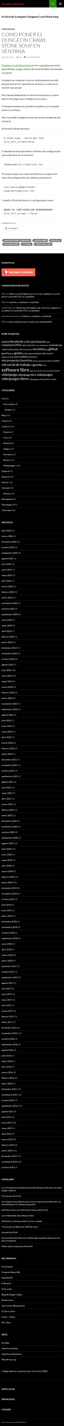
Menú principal (60, 3)
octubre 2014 (8, 1167)
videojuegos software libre (39, 379)
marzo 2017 (7, 1011)
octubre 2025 (8, 547)
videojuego (9, 374)
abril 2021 (6, 798)
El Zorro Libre (8, 1311)
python (56, 360)
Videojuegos (8, 29)
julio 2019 (6, 904)
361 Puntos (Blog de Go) (13, 1305)
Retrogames (7, 499)
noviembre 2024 (9, 603)
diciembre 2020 (9, 821)
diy (21, 349)
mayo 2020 (7, 860)
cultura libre (8, 349)
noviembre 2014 (9, 1161)
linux (16, 356)
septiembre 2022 (10, 709)
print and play (48, 361)
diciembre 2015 (9, 1089)
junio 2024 (7, 620)
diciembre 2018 (9, 921)
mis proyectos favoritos (17, 360)
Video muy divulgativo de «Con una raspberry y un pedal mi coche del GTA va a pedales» (31, 295)
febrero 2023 (8, 692)
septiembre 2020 (10, 837)
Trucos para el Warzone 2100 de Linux (20, 1226)
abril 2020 (6, 865)
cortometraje (55, 345)
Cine (5, 437)
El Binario (6, 1283)
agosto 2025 (7, 558)
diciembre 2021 (9, 759)
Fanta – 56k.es (8, 1317)
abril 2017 (6, 1005)
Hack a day (7, 1289)
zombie (53, 379)
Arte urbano (9, 404)
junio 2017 (7, 994)
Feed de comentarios (12, 1354)
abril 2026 (6, 530)
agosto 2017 (7, 983)
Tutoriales (6, 510)
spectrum (33, 371)
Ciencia (5, 421)
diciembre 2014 (9, 1156)
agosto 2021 (7, 782)
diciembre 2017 (9, 966)
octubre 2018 (8, 932)
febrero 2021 (8, 809)
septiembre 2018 (10, 938)
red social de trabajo (16, 364)
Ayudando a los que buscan (28, 341)
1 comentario (33, 57)
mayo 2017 (7, 999)
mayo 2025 (7, 575)
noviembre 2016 (9, 1033)
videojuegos (45, 374)
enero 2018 (7, 960)
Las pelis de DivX (10, 1232)
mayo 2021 (7, 793)
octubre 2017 (8, 971)
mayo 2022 (7, 731)
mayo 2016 (7, 1061)
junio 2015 (7, 1122)
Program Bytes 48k (11, 1272)
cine (37, 345)
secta (44, 365)
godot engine (27, 353)
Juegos (6, 448)
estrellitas (39, 349)
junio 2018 (7, 944)
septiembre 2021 (10, 776)
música (35, 361)
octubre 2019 (8, 899)
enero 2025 (7, 597)
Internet (5, 488)
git (47, 349)
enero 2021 (7, 815)
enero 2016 (7, 1083)
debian (16, 349)
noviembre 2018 (9, 927)
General (5, 476)
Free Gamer (7, 1266)
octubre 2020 (8, 832)
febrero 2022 (8, 748)
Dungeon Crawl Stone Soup (16, 65)
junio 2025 (7, 569)
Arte (4, 398)
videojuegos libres (15, 379)
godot (18, 353)
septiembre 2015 (10, 1106)
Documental (27, 349)
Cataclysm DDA (11, 345)
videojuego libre (43, 244)
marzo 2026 (7, 536)
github (53, 349)
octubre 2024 (8, 608)
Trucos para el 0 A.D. (11, 1196)
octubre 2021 (8, 770)
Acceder (6, 1342)
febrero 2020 (8, 877)
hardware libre (39, 353)
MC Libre (6, 1322)
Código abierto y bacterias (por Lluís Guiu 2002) (25, 1371)
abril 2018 (6, 949)
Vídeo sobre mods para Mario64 (17, 1246)
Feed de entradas (10, 1348)
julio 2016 (6, 1055)
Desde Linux (7, 1300)
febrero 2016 (8, 1078)
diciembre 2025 (9, 541)
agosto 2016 (7, 1050)
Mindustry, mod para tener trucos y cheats (22, 1221)
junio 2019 (7, 910)
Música (6, 460)
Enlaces (6, 493)
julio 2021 (6, 787)
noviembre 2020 (9, 826)
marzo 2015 (7, 1139)
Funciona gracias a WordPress (14, 1422)
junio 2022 (7, 726)
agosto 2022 (7, 715)
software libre (11, 244)
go (13, 353)
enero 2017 (7, 1022)
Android (6, 341)
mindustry (32, 356)
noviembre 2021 (9, 765)
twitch (57, 371)
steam (40, 371)
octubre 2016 (8, 1038)
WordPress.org (9, 1359)
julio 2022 (6, 720)
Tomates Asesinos (13, 3)
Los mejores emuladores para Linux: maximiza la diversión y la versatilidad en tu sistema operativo (31, 1203)
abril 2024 (6, 631)
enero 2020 (7, 882)
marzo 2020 (7, 871)
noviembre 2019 (9, 893)
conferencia (43, 345)
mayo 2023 (7, 681)
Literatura (8, 454)
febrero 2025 (8, 592)
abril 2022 (6, 737)
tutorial (27, 244)
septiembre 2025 (10, 553)
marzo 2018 (7, 955)
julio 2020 (6, 849)
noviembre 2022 (9, 703)
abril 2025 (6, 580)
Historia (7, 443)
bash (48, 342)
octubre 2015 (8, 1100)
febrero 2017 (8, 1016)
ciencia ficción (28, 345)
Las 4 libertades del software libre (18, 1215)
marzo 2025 (7, 586)
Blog (4, 415)
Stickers (8, 409)
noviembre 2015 (9, 1094)
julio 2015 (6, 1117)
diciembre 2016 (9, 1027)
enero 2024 (7, 642)
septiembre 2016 (10, 1044)
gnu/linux (6, 353)
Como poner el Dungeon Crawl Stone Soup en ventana (24, 42)
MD (20, 57)
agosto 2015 (7, 1111)
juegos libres (40, 240)
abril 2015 (6, 1133)
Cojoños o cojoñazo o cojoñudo (24, 302)
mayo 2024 (7, 625)
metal (23, 356)
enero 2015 (7, 1150)
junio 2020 (7, 854)
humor (50, 353)
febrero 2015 (8, 1145)
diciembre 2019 (9, 888)
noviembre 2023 (9, 653)
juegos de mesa (8, 357)
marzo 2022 (7, 742)
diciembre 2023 (9, 648)
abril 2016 (6, 1066)
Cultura (5, 426)
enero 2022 (7, 754)
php (40, 361)
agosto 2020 (7, 843)
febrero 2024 (8, 636)
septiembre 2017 (10, 977)
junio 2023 (7, 675)
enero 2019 (7, 916)
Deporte (6, 471)
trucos (45, 371)
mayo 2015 (7, 1128)
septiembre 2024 (10, 614)
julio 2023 (6, 670)
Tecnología (7, 504)
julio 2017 (6, 988)
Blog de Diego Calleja (12, 1294)
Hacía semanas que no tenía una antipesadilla (30, 321)
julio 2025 (6, 564)
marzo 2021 (7, 804)
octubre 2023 (8, 659)
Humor (5, 482)
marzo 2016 (7, 1072)
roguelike (44, 65)
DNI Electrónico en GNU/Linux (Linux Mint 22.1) (25, 1210)
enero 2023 (7, 698)
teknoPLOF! (7, 1277)
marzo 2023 (7, 687)
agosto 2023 (7, 664)
